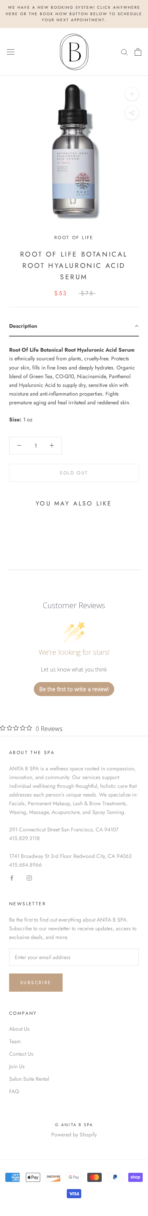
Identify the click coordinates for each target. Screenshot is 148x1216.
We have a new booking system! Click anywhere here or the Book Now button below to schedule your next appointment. (74, 14)
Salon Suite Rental (29, 1079)
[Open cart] (138, 52)
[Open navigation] (10, 52)
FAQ (14, 1091)
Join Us (17, 1066)
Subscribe (36, 982)
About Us (19, 1029)
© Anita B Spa (74, 1125)
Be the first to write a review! (74, 689)
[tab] (74, 326)
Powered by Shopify (74, 1134)
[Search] (124, 52)
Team (15, 1041)
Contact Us (21, 1054)
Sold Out (74, 472)
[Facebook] (11, 877)
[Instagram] (29, 877)
